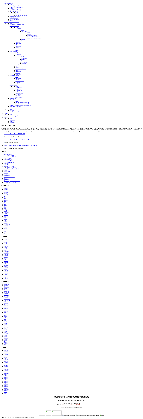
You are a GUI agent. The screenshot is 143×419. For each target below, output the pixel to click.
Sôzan (5, 342)
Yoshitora (6, 385)
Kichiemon (6, 251)
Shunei (5, 336)
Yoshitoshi (6, 386)
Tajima (5, 353)
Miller (5, 289)
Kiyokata (6, 254)
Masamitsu (6, 287)
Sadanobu (6, 311)
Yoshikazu (6, 378)
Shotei (5, 330)
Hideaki (5, 219)
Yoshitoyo (6, 388)
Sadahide (6, 307)
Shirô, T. (6, 328)
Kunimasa (6, 273)
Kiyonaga (6, 257)
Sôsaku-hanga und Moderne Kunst (12, 181)
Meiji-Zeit (6, 178)
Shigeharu (6, 321)
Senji (5, 320)
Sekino (5, 317)
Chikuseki (6, 200)
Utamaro (6, 370)
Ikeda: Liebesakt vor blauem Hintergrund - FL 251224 (20, 145)
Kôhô (5, 259)
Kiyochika (6, 253)
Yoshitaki (6, 384)
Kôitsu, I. (6, 262)
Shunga (5, 170)
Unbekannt (6, 369)
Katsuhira (6, 242)
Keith (5, 250)
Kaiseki (5, 239)
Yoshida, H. (6, 373)
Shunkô (5, 335)
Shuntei (5, 339)
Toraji (5, 358)
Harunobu (6, 215)
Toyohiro (6, 363)
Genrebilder (6, 163)
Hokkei (5, 227)
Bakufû (5, 197)
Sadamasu (6, 309)
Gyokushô (6, 212)
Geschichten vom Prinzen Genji (11, 169)
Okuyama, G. (7, 300)
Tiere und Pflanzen (8, 159)
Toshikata (6, 362)
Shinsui (5, 325)
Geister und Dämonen (9, 162)
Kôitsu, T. (6, 261)
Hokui (5, 228)
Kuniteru (6, 275)
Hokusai (6, 229)
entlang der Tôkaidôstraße (13, 156)
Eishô (5, 204)
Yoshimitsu (6, 381)
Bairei (5, 196)
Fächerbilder (6, 175)
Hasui (5, 216)
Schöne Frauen (7, 165)
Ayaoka (5, 193)
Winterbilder (9, 158)
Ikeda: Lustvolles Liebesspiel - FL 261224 (16, 140)
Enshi (5, 208)
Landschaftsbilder (8, 154)
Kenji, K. (6, 246)
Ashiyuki (6, 192)
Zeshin (5, 393)
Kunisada (6, 274)
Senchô (5, 315)
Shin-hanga (6, 179)
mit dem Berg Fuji (11, 155)
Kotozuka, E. (7, 267)
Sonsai (5, 340)
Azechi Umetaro (7, 194)
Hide (5, 217)
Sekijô (5, 316)
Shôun (5, 331)
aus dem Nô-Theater (11, 167)
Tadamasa (6, 351)
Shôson (5, 332)
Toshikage (6, 361)
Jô (4, 233)
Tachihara (6, 350)
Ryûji (5, 304)
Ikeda (5, 231)
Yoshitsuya (6, 389)
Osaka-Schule (7, 171)
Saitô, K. (6, 312)
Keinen (5, 247)
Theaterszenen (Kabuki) (9, 166)
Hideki (5, 220)
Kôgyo (5, 258)
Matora (5, 288)
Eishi (5, 203)
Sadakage (6, 308)
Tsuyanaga (6, 367)
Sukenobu (6, 343)
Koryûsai (6, 265)
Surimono (6, 173)
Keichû (5, 245)
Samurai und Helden (8, 160)
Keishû (5, 249)
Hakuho (5, 213)
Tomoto (5, 357)
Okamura (6, 297)
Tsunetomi (6, 366)
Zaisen (5, 392)
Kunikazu (6, 271)
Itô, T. (5, 232)
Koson (5, 269)
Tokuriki (6, 354)
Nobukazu (6, 295)
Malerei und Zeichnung (9, 177)
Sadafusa (6, 305)
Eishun (5, 205)
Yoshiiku (6, 377)
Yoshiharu (6, 376)
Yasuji (5, 371)
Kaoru (5, 240)
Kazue (5, 243)
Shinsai (5, 324)
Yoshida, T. (6, 374)
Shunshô (6, 334)
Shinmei (5, 323)
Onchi (5, 301)
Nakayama (6, 292)
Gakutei (5, 209)
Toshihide (6, 359)
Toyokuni (6, 365)
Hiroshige (6, 225)
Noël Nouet (6, 296)
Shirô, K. (6, 327)
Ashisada (6, 190)
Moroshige (6, 291)
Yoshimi (5, 380)
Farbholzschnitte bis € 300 (10, 182)
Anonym (6, 188)
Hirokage (6, 223)
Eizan (5, 207)
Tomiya (5, 355)
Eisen (5, 201)
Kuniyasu (6, 277)
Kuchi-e (5, 174)
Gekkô (5, 211)
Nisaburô (6, 293)
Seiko (5, 319)
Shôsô (5, 344)
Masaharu (6, 285)
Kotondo (6, 266)
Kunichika (6, 270)
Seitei (5, 313)
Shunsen (6, 338)
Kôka (5, 263)
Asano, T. (6, 189)
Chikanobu (6, 199)
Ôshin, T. (6, 303)
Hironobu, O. (7, 224)
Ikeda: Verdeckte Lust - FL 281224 (14, 134)
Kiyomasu (6, 255)
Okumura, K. (7, 299)
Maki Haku (6, 284)
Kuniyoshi (6, 278)
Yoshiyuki (6, 390)
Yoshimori (6, 382)
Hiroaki (5, 221)
